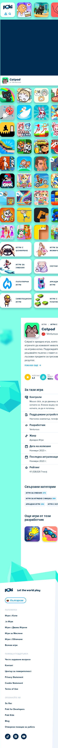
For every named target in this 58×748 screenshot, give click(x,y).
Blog (7, 721)
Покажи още (31, 365)
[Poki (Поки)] (7, 7)
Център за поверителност (18, 671)
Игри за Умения (36, 493)
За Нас (8, 703)
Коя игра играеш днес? (10, 14)
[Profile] (6, 14)
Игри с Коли (11, 616)
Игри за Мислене (14, 633)
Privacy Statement (14, 677)
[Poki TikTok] (8, 736)
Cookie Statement (14, 683)
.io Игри (9, 622)
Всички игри (11, 645)
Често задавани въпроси (17, 659)
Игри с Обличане (14, 639)
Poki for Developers (15, 709)
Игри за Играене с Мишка (41, 499)
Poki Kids (9, 715)
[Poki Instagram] (16, 736)
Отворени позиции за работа (20, 727)
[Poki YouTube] (24, 736)
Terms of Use (11, 689)
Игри (44, 325)
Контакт (9, 665)
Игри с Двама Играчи (16, 627)
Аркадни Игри (35, 504)
